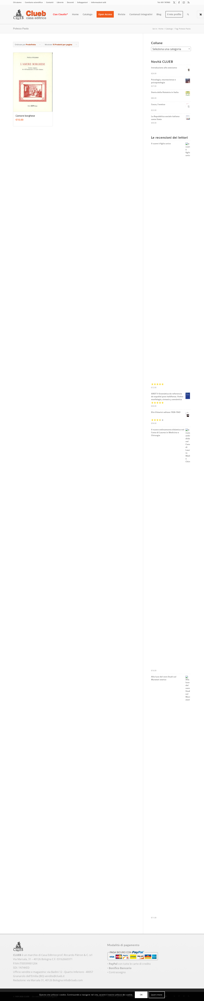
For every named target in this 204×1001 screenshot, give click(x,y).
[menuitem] (18, 2)
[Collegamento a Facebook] (179, 2)
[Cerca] (188, 14)
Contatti (49, 2)
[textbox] (171, 49)
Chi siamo (17, 2)
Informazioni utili (98, 2)
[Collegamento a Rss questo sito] (188, 2)
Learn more (156, 994)
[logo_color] (30, 14)
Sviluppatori (82, 2)
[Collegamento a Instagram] (183, 2)
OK (141, 994)
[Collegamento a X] (174, 2)
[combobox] (171, 49)
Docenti (70, 2)
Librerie (60, 2)
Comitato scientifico (34, 2)
